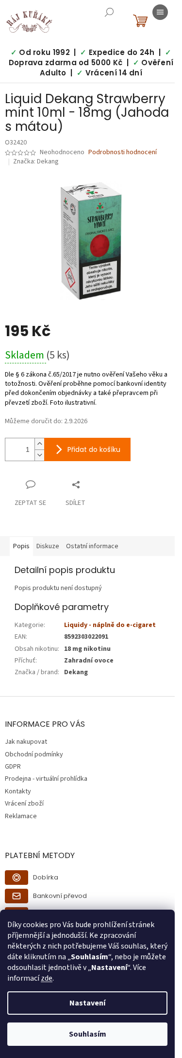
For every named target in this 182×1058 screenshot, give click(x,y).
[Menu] (160, 12)
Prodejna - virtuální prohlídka (46, 779)
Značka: (36, 161)
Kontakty (18, 791)
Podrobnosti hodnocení (122, 152)
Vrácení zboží (24, 803)
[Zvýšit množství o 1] (39, 443)
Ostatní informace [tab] (92, 546)
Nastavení (87, 1003)
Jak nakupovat (26, 742)
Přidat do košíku (93, 449)
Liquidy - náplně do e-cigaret (110, 625)
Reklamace (21, 816)
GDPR (13, 766)
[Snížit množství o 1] (39, 455)
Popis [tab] (21, 546)
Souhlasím (87, 1034)
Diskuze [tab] (47, 546)
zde (46, 978)
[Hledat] (109, 12)
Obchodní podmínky (34, 754)
